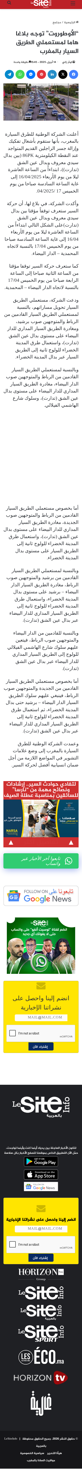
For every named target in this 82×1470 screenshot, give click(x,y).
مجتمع (57, 22)
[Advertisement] (41, 457)
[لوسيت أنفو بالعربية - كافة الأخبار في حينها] (41, 4)
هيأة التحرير (54, 1453)
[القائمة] (73, 5)
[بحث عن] (9, 5)
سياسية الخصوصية (32, 1453)
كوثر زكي (67, 62)
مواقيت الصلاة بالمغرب (41, 1460)
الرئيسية (70, 22)
